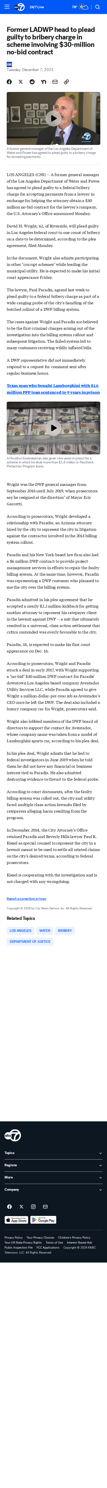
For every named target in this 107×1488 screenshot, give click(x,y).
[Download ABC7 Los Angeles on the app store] (16, 1220)
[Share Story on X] (20, 82)
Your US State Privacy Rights (23, 1242)
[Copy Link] (66, 82)
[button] (7, 7)
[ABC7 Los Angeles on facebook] (9, 1207)
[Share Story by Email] (55, 82)
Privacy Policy (13, 1237)
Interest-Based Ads (79, 1242)
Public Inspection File (18, 1247)
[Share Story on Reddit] (32, 82)
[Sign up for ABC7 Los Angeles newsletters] (45, 1207)
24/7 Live (37, 7)
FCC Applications (48, 1247)
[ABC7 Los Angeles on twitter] (21, 1207)
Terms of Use (54, 1242)
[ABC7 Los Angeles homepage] (19, 7)
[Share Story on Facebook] (9, 82)
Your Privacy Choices (40, 1237)
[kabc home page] (12, 1135)
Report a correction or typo (26, 898)
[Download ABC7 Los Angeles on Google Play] (43, 1220)
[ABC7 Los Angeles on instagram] (33, 1207)
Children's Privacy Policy (74, 1237)
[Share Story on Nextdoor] (43, 82)
